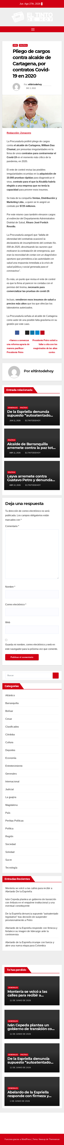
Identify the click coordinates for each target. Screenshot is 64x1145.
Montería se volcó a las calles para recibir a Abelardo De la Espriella (28, 995)
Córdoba (10, 734)
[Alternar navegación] (33, 29)
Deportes (10, 750)
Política (23, 45)
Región (9, 836)
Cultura (9, 742)
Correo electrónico (15, 604)
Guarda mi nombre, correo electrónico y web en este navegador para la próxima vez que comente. (31, 646)
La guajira (10, 797)
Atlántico (10, 695)
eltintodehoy (35, 84)
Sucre (8, 860)
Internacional (12, 781)
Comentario (12, 526)
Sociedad (10, 844)
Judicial (9, 789)
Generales (12, 407)
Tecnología (11, 867)
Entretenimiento (13, 766)
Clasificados (12, 726)
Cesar (8, 719)
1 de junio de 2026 (20, 1101)
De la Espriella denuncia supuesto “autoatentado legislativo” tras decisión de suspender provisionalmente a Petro (31, 916)
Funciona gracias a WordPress (18, 1139)
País (15, 45)
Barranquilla (12, 703)
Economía (10, 758)
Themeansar (54, 1139)
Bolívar (9, 711)
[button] (60, 29)
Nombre (10, 587)
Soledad (9, 852)
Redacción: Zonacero (19, 133)
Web (7, 622)
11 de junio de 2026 (20, 1000)
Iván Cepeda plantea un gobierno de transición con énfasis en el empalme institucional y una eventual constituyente (30, 902)
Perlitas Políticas (14, 820)
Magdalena (11, 805)
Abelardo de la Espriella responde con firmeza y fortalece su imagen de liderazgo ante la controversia (31, 931)
